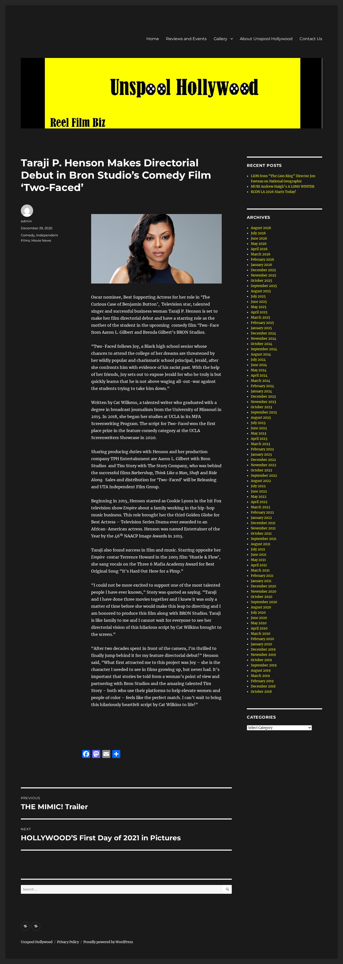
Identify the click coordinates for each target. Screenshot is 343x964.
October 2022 (261, 470)
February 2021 (262, 576)
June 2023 (259, 428)
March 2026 (260, 254)
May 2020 (258, 623)
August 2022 (261, 481)
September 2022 (264, 475)
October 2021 (261, 533)
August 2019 (261, 670)
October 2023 (261, 407)
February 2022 (262, 512)
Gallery (220, 38)
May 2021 (258, 560)
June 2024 (259, 365)
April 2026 (259, 249)
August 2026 (261, 228)
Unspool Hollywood (36, 942)
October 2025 (261, 281)
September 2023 (264, 412)
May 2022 (258, 497)
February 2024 (262, 386)
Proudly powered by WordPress (108, 942)
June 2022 (259, 491)
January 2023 (261, 454)
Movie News (41, 240)
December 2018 (263, 686)
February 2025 (262, 323)
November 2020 (263, 591)
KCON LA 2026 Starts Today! (273, 192)
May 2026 (259, 244)
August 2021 (260, 544)
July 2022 (258, 486)
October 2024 (261, 344)
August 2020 (261, 607)
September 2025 (264, 286)
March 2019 (260, 676)
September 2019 (264, 665)
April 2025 (259, 312)
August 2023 (261, 418)
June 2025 (259, 302)
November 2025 (263, 275)
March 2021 (260, 570)
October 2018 (261, 692)
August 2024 (261, 354)
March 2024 (260, 381)
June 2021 (258, 555)
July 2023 (258, 423)
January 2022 (261, 518)
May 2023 (258, 433)
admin (26, 221)
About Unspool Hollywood (266, 38)
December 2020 (263, 586)
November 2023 (263, 402)
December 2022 (263, 460)
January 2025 (261, 328)
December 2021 (263, 523)
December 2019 (263, 649)
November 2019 (263, 655)
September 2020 (264, 602)
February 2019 (262, 681)
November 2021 (263, 528)
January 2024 (261, 391)
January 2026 (261, 265)
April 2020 (259, 628)
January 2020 (261, 644)
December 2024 (263, 333)
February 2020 (262, 639)
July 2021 (258, 549)
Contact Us (311, 38)
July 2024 (258, 360)
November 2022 (263, 465)
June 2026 (259, 238)
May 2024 (258, 370)
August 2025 (261, 291)
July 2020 (258, 612)
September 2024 (264, 349)
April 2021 (259, 565)
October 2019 (261, 660)
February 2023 (262, 449)
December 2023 (263, 396)
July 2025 (258, 296)
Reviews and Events (186, 38)
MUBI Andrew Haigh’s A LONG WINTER (282, 186)
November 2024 (263, 338)
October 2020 (261, 597)
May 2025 (258, 307)
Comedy (28, 235)
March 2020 (260, 634)
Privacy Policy (68, 942)
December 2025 (263, 270)
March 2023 (260, 444)
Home (152, 38)
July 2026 (258, 233)
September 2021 (263, 539)
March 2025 (260, 317)
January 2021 (261, 581)
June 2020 (259, 618)
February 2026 (262, 259)
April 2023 (259, 439)
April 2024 (259, 375)
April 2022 (259, 502)
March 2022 (260, 507)
